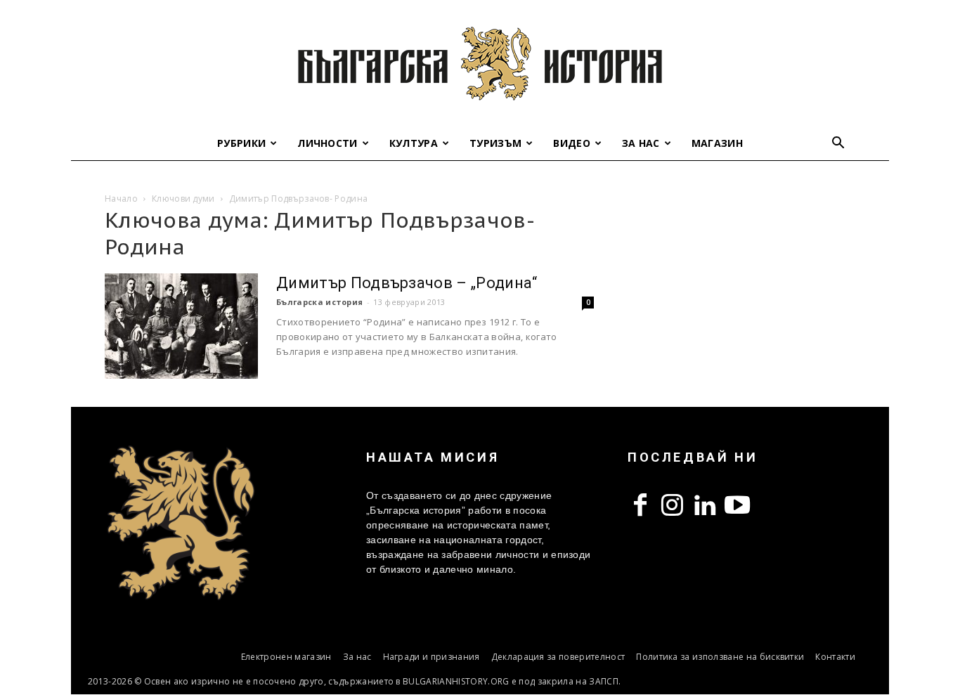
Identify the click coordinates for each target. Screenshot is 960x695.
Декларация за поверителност (558, 657)
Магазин (717, 143)
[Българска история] (480, 63)
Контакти (835, 657)
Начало (121, 198)
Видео (571, 143)
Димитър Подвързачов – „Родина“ (407, 283)
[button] (838, 144)
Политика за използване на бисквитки (720, 657)
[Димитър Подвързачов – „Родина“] (181, 326)
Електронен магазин (286, 657)
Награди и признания (431, 657)
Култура (413, 143)
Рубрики (241, 143)
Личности (327, 143)
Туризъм (495, 143)
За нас (641, 143)
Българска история (319, 302)
